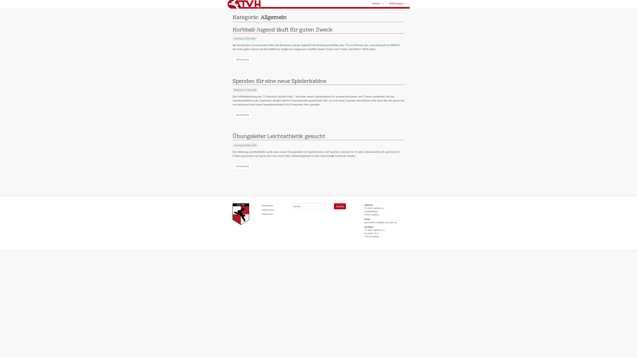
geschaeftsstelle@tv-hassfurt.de (380, 222)
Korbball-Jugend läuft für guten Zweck (283, 30)
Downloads (267, 205)
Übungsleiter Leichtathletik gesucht (279, 136)
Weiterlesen (242, 60)
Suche (340, 206)
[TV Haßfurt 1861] (245, 4)
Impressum (267, 214)
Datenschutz (268, 210)
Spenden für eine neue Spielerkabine (279, 81)
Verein (376, 3)
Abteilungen (396, 3)
